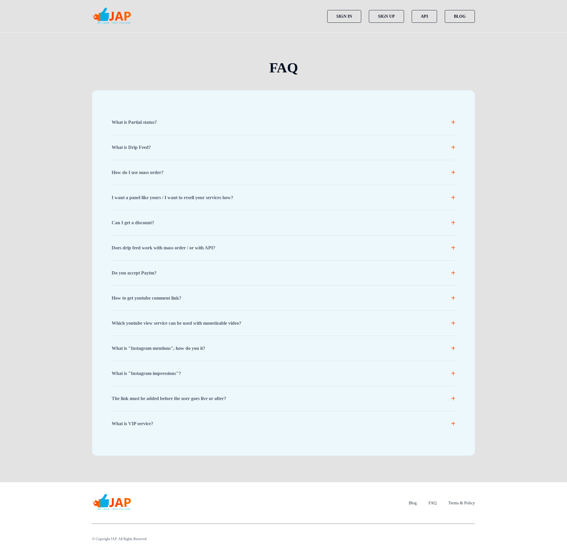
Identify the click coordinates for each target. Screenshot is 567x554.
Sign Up (386, 16)
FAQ (432, 503)
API (424, 16)
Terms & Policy (461, 503)
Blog (460, 16)
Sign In (344, 16)
